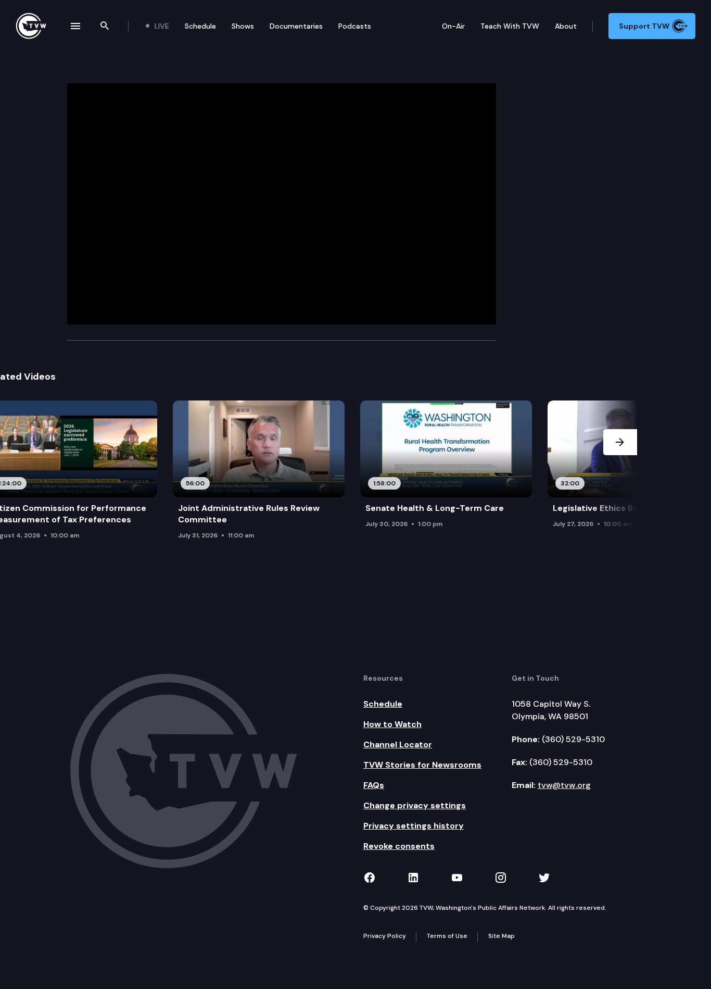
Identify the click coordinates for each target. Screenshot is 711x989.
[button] (620, 479)
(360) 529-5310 (573, 739)
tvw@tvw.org (564, 785)
